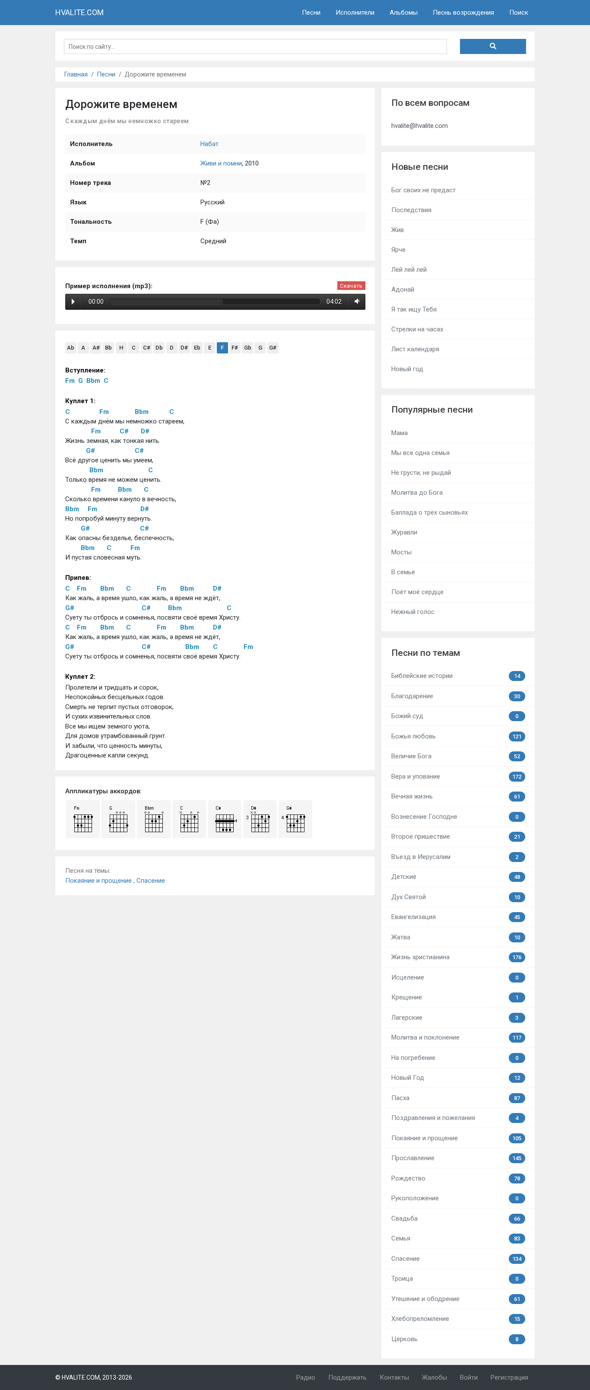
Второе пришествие (455, 836)
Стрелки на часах (417, 329)
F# (235, 347)
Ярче (398, 250)
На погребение (455, 1058)
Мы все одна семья (420, 453)
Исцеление (455, 977)
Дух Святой (455, 897)
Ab (70, 347)
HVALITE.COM (79, 12)
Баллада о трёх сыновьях (429, 512)
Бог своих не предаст (423, 190)
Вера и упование (456, 776)
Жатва (455, 937)
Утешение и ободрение (455, 1299)
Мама (399, 433)
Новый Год (455, 1077)
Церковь (455, 1339)
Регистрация (509, 1377)
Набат (209, 144)
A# (96, 347)
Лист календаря (415, 349)
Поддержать (347, 1377)
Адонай (402, 289)
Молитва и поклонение (456, 1037)
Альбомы (404, 12)
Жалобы (434, 1377)
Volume (356, 301)
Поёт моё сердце (417, 592)
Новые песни (419, 167)
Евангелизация (455, 917)
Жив (397, 230)
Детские (455, 877)
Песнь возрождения (463, 12)
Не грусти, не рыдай (421, 473)
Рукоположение (455, 1198)
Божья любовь (456, 736)
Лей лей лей (409, 270)
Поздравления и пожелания (455, 1118)
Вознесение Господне (455, 817)
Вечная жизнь (455, 796)
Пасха (455, 1098)
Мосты (401, 552)
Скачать (351, 286)
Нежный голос (413, 612)
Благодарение (455, 696)
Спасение (150, 880)
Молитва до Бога (417, 492)
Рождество (455, 1178)
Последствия (411, 210)
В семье (403, 572)
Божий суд (455, 716)
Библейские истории (455, 676)
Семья (455, 1238)
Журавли (404, 532)
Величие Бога (455, 756)
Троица (455, 1278)
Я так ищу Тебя (414, 309)
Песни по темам (425, 653)
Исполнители (355, 12)
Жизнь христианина (456, 957)
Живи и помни (221, 163)
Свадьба (455, 1218)
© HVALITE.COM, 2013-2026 (93, 1377)
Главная (76, 74)
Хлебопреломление (455, 1319)
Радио (305, 1377)
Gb (247, 347)
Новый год (407, 369)
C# (146, 347)
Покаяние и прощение (99, 880)
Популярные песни (432, 409)
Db (159, 347)
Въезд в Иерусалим (455, 857)
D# (184, 347)
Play (73, 302)
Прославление (456, 1158)
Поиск (518, 12)
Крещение (455, 997)
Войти (469, 1377)
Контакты (394, 1377)
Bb (108, 347)
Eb (197, 347)
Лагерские (455, 1017)
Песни (311, 12)
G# (272, 347)
